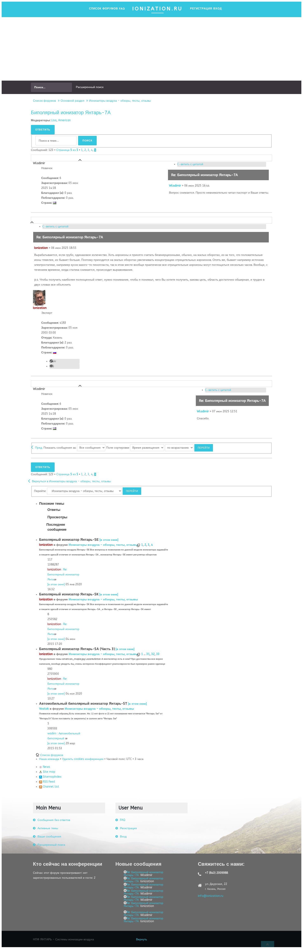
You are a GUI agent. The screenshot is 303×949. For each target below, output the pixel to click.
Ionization (41, 248)
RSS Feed (48, 781)
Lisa (53, 120)
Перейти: (40, 491)
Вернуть (141, 939)
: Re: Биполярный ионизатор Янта (63, 574)
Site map (48, 772)
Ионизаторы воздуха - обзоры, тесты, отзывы (120, 100)
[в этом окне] (109, 540)
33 (158, 654)
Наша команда (49, 759)
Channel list (50, 786)
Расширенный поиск (89, 87)
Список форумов (44, 100)
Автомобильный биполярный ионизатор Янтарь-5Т (83, 704)
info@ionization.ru (210, 896)
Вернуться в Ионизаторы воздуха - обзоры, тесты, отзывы (71, 481)
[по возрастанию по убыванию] (189, 447)
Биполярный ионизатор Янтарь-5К (69, 594)
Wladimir (175, 185)
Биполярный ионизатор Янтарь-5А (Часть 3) (77, 649)
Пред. (39, 447)
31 (148, 654)
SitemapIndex (51, 776)
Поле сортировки (118, 447)
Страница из (67, 150)
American (64, 120)
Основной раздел (72, 100)
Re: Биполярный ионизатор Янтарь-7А (204, 175)
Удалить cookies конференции (82, 759)
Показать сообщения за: (60, 447)
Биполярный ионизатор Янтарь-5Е (69, 540)
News (46, 767)
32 (153, 654)
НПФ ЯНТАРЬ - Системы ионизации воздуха (63, 939)
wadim (51, 733)
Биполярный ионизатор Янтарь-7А (71, 112)
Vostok (44, 708)
